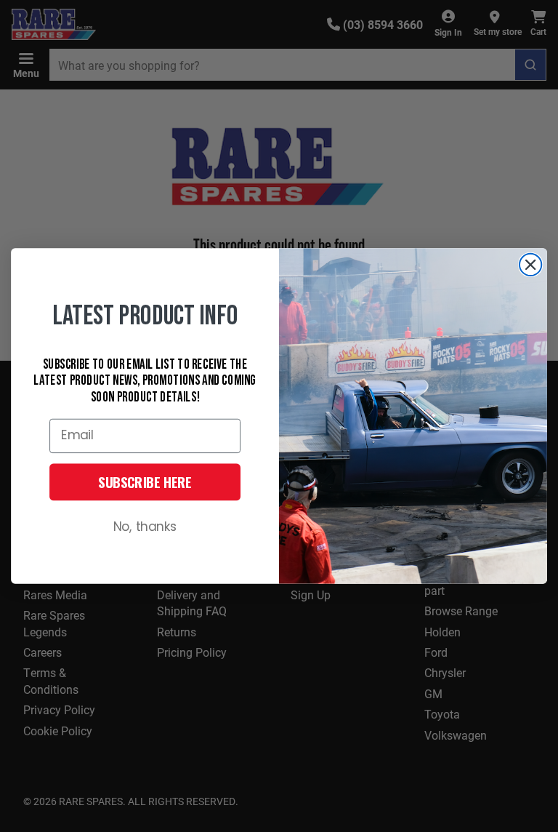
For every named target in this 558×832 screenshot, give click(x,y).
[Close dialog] (530, 265)
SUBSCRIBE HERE (145, 482)
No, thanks (145, 527)
